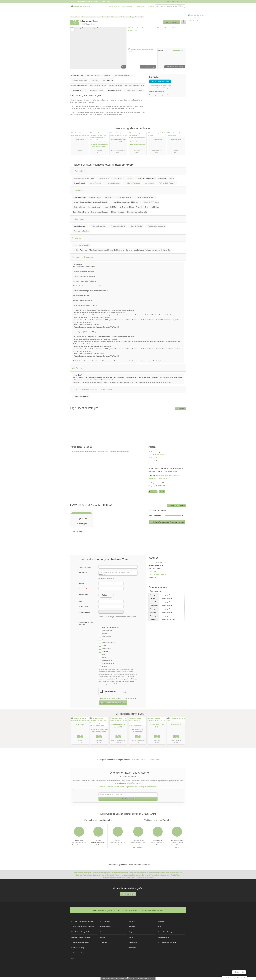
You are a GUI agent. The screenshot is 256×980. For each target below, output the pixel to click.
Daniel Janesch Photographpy (137, 730)
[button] (98, 48)
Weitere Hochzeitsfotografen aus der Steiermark (98, 875)
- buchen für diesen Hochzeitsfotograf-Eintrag (177, 843)
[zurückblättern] (75, 48)
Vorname (81, 583)
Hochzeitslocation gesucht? (82, 1)
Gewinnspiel (133, 942)
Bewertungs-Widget (79, 953)
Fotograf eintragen (127, 6)
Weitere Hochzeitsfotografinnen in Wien (119, 872)
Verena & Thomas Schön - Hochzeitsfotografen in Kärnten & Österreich (99, 145)
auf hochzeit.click (129, 894)
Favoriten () (236, 978)
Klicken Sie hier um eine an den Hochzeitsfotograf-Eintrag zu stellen (129, 787)
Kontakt (162, 492)
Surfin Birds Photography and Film (118, 141)
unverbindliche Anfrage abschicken (113, 703)
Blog (130, 932)
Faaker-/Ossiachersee (172, 475)
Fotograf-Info (80, 171)
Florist (104, 645)
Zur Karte (153, 571)
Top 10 (131, 937)
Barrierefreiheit (239, 972)
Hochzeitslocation (107, 630)
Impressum (161, 921)
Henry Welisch (176, 139)
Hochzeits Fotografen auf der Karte (82, 921)
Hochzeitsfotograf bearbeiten (167, 942)
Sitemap (102, 937)
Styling (104, 654)
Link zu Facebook (133, 183)
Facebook (132, 921)
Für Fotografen (140, 6)
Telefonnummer (83, 606)
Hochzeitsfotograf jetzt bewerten (168, 522)
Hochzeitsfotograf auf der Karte (161, 85)
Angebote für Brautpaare (82, 257)
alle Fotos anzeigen (148, 67)
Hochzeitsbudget (84, 612)
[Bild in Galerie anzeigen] (142, 37)
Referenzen (77, 238)
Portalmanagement (164, 937)
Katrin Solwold (157, 139)
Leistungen (79, 190)
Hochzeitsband (106, 636)
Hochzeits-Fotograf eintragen (80, 937)
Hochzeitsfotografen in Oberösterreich (145, 872)
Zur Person (77, 368)
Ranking (102, 932)
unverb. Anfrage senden (171, 22)
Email (80, 601)
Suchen (183, 6)
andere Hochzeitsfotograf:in (110, 627)
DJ (103, 639)
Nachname (82, 589)
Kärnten (160, 461)
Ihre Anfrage (82, 572)
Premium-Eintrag (182, 130)
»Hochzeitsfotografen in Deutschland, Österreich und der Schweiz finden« (128, 910)
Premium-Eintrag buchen (81, 942)
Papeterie (105, 651)
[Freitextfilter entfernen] (179, 6)
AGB (159, 926)
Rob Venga (80, 139)
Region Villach (162, 478)
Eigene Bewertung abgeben (177, 505)
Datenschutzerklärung (108, 698)
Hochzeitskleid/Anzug (108, 642)
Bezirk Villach (160, 475)
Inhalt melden (155, 760)
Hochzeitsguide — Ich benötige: (86, 623)
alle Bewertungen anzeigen (175, 67)
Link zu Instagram (114, 183)
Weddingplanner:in (108, 663)
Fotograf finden (114, 6)
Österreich (156, 464)
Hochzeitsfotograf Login (173, 1)
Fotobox (104, 666)
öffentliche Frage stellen (129, 799)
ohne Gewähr (140, 760)
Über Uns (151, 6)
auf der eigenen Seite (157, 842)
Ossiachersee (152, 478)
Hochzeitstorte (106, 648)
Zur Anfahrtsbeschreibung (158, 574)
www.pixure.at (163, 95)
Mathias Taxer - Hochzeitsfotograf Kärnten (137, 143)
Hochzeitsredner (107, 660)
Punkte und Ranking (77, 947)
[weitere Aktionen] (183, 22)
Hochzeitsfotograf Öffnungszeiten (161, 88)
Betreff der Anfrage (84, 567)
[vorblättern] (122, 48)
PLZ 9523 (160, 455)
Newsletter (132, 947)
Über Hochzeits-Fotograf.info (80, 932)
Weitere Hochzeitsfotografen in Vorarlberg (140, 877)
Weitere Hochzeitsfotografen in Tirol (162, 875)
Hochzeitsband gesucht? (103, 1)
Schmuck (105, 657)
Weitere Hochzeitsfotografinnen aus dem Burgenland (132, 875)
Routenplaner (181, 408)
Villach (155, 458)
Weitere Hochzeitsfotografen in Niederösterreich (89, 872)
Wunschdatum (83, 594)
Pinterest (132, 926)
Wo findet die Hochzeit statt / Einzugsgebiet (93, 389)
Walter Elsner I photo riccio (157, 726)
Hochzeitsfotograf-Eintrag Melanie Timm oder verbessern (138, 843)
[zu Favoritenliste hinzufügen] (72, 29)
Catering (104, 633)
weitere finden (98, 842)
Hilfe (182, 1)
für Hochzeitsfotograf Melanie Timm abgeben (79, 842)
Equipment (79, 219)
